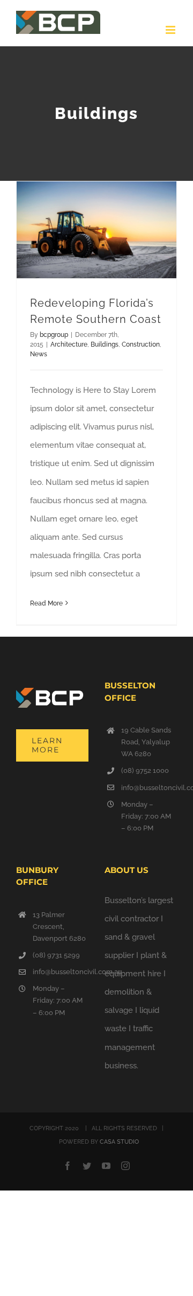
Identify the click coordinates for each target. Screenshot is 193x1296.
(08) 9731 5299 (56, 955)
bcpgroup (54, 335)
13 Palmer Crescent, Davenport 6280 (59, 926)
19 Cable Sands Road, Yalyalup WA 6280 (146, 742)
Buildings (104, 344)
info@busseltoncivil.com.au (149, 788)
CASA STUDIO (119, 1141)
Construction (141, 344)
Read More (46, 603)
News (38, 354)
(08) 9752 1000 (145, 770)
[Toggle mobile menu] (171, 30)
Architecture (68, 344)
